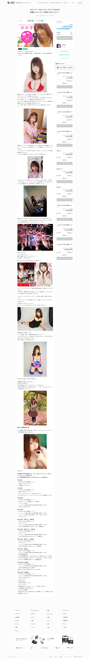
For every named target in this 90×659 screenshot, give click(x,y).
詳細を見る (65, 83)
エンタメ (46, 15)
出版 (42, 15)
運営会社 (50, 656)
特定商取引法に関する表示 (64, 54)
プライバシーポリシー (64, 58)
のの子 (38, 15)
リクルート (56, 656)
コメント (40, 20)
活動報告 (30, 20)
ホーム (21, 20)
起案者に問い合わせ (65, 51)
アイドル (52, 15)
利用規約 (61, 656)
